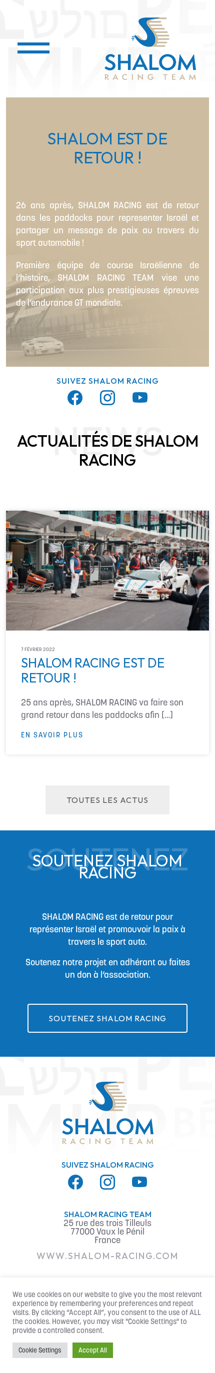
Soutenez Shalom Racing (107, 1018)
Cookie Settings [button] (40, 1350)
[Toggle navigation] (27, 49)
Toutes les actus (107, 800)
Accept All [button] (92, 1350)
